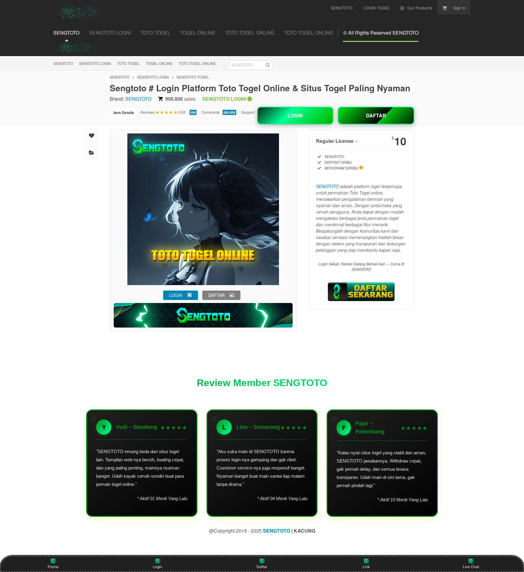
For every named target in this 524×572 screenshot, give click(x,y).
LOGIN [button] (175, 295)
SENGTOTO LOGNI (95, 63)
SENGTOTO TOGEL (192, 76)
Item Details (123, 112)
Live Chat (471, 566)
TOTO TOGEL (128, 63)
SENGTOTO (63, 63)
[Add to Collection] (92, 152)
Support (247, 112)
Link (366, 566)
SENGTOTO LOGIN (153, 76)
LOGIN (295, 115)
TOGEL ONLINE (159, 63)
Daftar (262, 566)
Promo (53, 566)
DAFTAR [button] (216, 295)
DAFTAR (376, 115)
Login (157, 566)
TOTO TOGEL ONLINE (197, 63)
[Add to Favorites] (92, 136)
